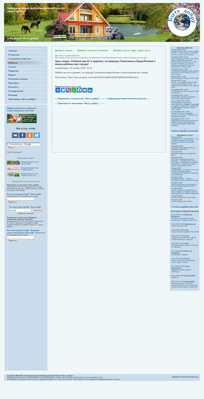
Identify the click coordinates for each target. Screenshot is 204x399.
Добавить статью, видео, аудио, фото (131, 50)
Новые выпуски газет (179, 226)
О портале (13, 55)
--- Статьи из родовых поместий (185, 206)
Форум (12, 75)
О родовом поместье (19, 59)
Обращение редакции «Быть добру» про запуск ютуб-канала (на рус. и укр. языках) (185, 72)
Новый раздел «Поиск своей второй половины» (185, 92)
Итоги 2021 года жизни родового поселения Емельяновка (183, 97)
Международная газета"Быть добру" (30, 163)
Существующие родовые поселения (185, 232)
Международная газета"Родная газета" (30, 169)
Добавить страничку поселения (93, 50)
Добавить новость (63, 50)
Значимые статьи (185, 135)
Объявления (73, 56)
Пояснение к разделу (179, 254)
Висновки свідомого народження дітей (183, 154)
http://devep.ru (192, 377)
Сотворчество (16, 91)
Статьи (12, 67)
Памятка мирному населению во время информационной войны (183, 185)
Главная (12, 50)
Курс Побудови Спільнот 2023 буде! (185, 78)
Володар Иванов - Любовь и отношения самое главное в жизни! (184, 179)
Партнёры (13, 83)
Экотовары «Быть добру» (22, 99)
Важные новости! (185, 48)
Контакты (13, 87)
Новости (12, 63)
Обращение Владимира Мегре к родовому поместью (183, 148)
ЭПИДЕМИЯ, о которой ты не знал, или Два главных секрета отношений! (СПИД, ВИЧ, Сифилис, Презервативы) (184, 172)
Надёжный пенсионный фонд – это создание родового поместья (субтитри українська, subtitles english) (184, 141)
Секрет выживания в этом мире (183, 197)
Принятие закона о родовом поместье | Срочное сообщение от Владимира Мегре (184, 114)
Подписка (13, 71)
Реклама (12, 95)
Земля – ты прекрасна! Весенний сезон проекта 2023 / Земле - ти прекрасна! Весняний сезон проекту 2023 (185, 84)
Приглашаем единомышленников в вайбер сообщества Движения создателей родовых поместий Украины (184, 123)
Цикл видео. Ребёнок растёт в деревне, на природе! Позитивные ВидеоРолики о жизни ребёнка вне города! (101, 58)
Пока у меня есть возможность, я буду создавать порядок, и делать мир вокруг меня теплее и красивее (185, 191)
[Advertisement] (25, 303)
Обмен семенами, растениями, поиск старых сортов (183, 261)
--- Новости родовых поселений (185, 130)
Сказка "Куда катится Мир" (181, 201)
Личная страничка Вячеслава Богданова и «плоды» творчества (184, 219)
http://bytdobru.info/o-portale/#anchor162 (88, 377)
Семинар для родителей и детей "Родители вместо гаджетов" (183, 238)
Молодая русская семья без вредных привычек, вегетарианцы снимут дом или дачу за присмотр (184, 285)
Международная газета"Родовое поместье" (30, 174)
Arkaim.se (175, 277)
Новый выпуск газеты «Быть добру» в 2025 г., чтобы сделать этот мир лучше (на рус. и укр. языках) (185, 52)
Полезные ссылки (17, 79)
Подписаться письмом (25, 213)
